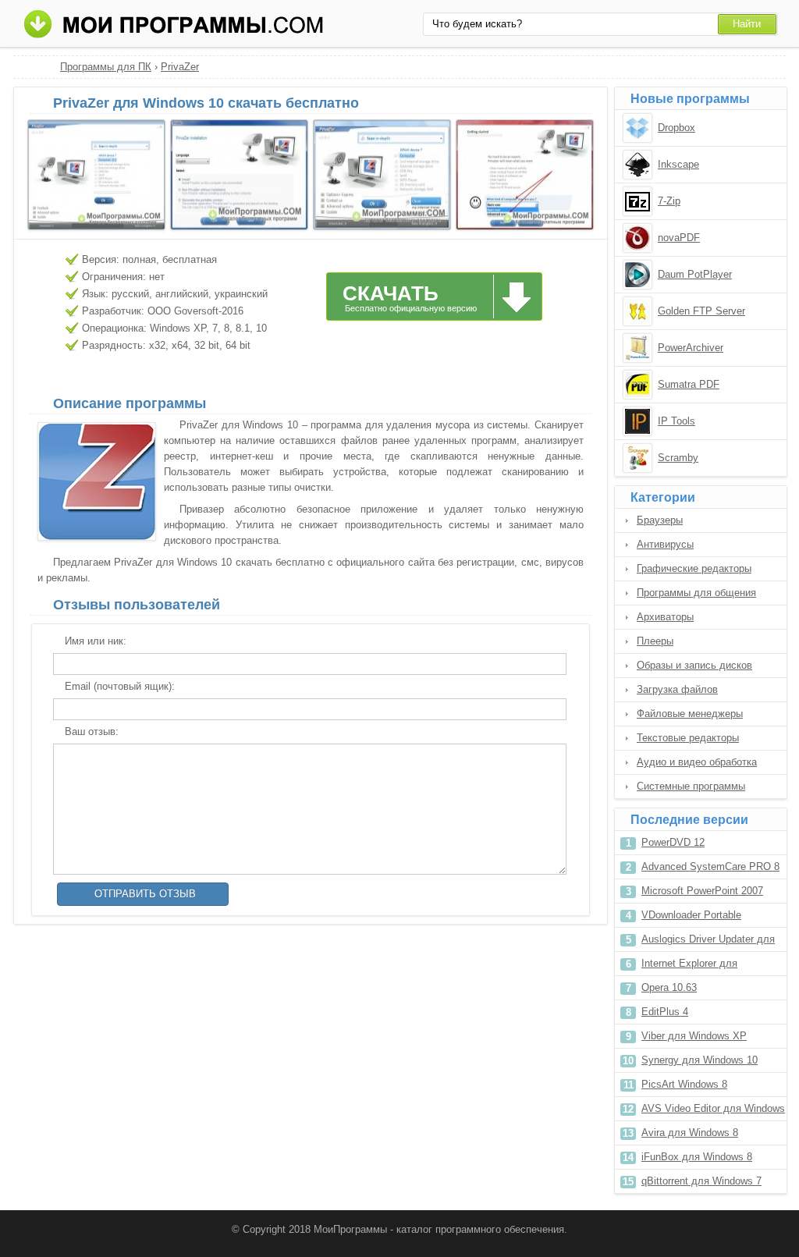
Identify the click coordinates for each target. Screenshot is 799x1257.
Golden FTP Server (701, 311)
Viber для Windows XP (694, 1036)
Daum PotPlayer (695, 274)
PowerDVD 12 (673, 842)
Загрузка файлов (677, 689)
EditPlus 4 (664, 1011)
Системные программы (691, 786)
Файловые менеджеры (690, 713)
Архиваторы (665, 617)
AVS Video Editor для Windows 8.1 (713, 1111)
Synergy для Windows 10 (699, 1060)
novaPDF (679, 237)
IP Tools (676, 421)
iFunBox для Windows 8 (696, 1157)
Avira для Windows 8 (689, 1132)
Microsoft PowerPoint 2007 (702, 891)
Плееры (655, 641)
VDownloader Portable (691, 915)
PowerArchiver (690, 347)
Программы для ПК (105, 67)
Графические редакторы (694, 568)
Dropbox (676, 127)
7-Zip (669, 201)
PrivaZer (180, 67)
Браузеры (660, 520)
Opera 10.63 (669, 987)
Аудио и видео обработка (697, 762)
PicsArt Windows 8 (684, 1084)
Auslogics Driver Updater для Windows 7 (708, 942)
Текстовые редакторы (688, 738)
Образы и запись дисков (694, 665)
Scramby (678, 457)
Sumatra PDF (688, 384)
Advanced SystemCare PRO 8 (710, 866)
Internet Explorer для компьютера (689, 966)
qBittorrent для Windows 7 (701, 1181)
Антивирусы (665, 544)
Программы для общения (696, 592)
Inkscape (678, 164)
